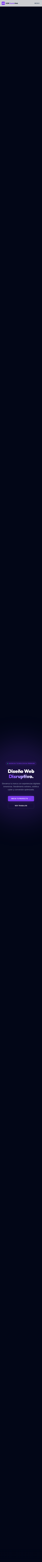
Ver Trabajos (21, 806)
